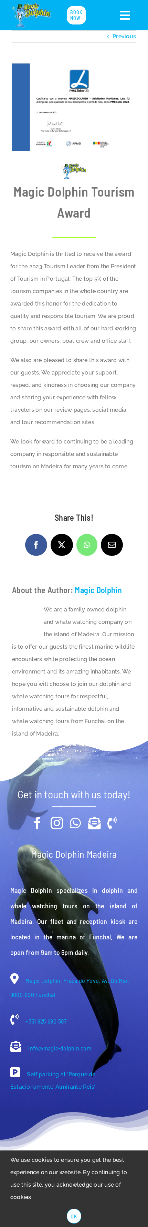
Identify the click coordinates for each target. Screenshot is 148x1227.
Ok (74, 1216)
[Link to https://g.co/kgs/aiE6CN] (15, 1072)
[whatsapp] (75, 823)
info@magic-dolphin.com (59, 1048)
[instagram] (57, 823)
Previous (124, 36)
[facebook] (37, 823)
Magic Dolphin (98, 590)
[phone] (112, 823)
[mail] (94, 823)
